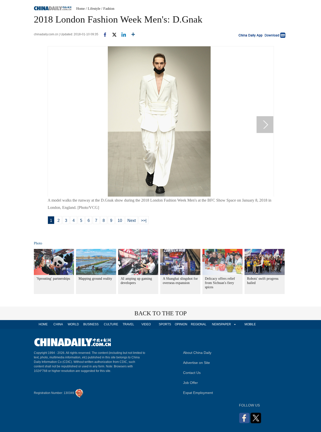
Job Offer (190, 383)
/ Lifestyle (93, 9)
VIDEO (146, 324)
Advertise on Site (196, 363)
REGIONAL (198, 324)
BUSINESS (91, 324)
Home (80, 9)
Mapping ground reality (95, 278)
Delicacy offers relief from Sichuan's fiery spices (220, 283)
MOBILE (250, 324)
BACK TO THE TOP (160, 313)
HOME (43, 324)
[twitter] (112, 34)
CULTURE (111, 324)
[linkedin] (121, 34)
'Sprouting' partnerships (53, 278)
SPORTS (165, 324)
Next (131, 220)
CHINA (58, 324)
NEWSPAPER (221, 324)
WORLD (73, 324)
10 (120, 220)
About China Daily (197, 353)
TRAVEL (128, 324)
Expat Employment (198, 393)
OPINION (181, 324)
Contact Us (192, 373)
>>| (143, 220)
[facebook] (103, 34)
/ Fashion (107, 9)
